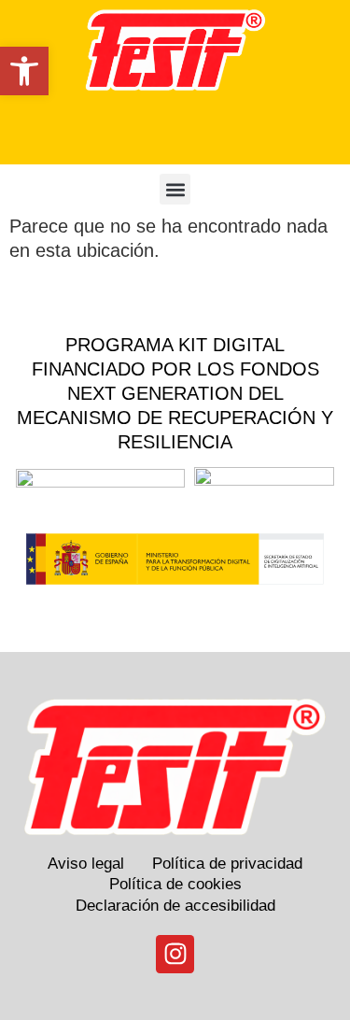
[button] (24, 71)
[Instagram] (175, 954)
